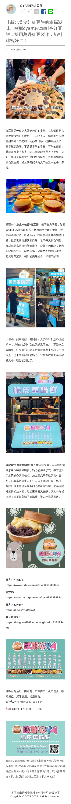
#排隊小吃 (49, 771)
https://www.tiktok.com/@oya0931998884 (32, 584)
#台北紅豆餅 (32, 776)
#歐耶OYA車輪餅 (16, 760)
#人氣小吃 (23, 771)
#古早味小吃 (50, 766)
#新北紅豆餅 (16, 776)
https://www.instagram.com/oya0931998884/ (34, 597)
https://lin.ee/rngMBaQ (20, 609)
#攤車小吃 (20, 766)
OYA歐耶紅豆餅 (31, 5)
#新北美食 (53, 760)
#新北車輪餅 (47, 776)
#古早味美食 (34, 766)
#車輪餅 (41, 760)
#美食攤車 (36, 771)
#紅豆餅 (31, 760)
